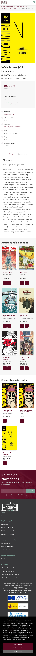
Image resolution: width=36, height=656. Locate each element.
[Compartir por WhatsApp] (9, 103)
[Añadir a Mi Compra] (5, 283)
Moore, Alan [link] (7, 78)
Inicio (3, 6)
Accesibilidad (5, 550)
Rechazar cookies (18, 648)
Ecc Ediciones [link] (9, 114)
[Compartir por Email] (12, 103)
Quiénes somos (6, 543)
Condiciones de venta (8, 527)
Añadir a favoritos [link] (10, 96)
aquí (23, 639)
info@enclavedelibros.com (10, 574)
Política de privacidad (8, 531)
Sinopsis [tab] (12, 154)
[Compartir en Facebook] (5, 103)
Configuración (18, 652)
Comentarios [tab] (22, 154)
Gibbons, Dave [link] (20, 78)
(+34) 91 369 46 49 (8, 571)
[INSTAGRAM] (3, 514)
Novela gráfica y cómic (9, 8)
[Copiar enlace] (16, 103)
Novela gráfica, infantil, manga (16, 6)
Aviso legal (4, 524)
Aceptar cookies (18, 644)
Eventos (3, 559)
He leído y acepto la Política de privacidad (20, 494)
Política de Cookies (7, 534)
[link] (9, 283)
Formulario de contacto (10, 578)
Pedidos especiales (7, 546)
